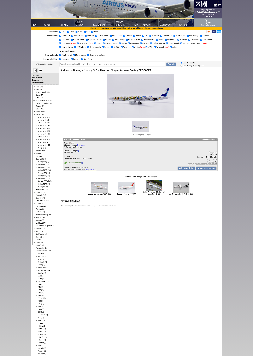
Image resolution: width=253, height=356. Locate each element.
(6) (48, 187)
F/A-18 (40, 298)
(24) (48, 270)
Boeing (38, 159)
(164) (52, 226)
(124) (46, 189)
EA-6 (39, 276)
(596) (49, 181)
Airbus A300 (42, 120)
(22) (44, 329)
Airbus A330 (42, 137)
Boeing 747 (42, 173)
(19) (41, 89)
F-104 (40, 309)
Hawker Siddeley (42, 215)
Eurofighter (42, 281)
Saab (38, 231)
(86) (48, 128)
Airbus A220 (42, 117)
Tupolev (39, 228)
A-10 (39, 253)
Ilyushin (39, 217)
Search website (188, 63)
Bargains (35, 75)
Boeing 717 (42, 164)
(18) (44, 195)
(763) (49, 251)
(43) (47, 201)
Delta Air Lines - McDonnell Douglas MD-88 (154, 193)
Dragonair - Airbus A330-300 (99, 194)
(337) (49, 131)
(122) (49, 145)
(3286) (43, 159)
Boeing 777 (42, 181)
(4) (43, 220)
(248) (48, 178)
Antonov (39, 150)
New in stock (37, 78)
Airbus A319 (42, 128)
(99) (41, 86)
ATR (37, 153)
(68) (42, 242)
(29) (43, 217)
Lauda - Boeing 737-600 (126, 194)
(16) (40, 156)
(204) (44, 354)
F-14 (39, 290)
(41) (45, 267)
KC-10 (40, 312)
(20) (45, 256)
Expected (65, 59)
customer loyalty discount (206, 164)
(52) (48, 92)
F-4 (39, 284)
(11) (42, 237)
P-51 (39, 323)
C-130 (40, 265)
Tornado (41, 348)
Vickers (39, 240)
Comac (38, 192)
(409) (49, 134)
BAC (37, 156)
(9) (45, 273)
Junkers (39, 220)
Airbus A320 (42, 131)
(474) (48, 184)
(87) (40, 153)
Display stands (41, 92)
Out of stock (88, 59)
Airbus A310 (42, 123)
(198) (48, 176)
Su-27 (41, 337)
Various (37, 86)
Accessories (40, 248)
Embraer (39, 206)
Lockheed (39, 223)
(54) (43, 106)
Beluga (40, 148)
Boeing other (42, 187)
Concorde (39, 195)
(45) (48, 117)
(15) (41, 287)
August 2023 (91, 169)
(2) (43, 312)
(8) (42, 306)
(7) (42, 345)
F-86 (39, 306)
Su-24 (41, 334)
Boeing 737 (42, 170)
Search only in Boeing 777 (193, 66)
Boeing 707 (42, 162)
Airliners (37, 112)
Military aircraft (42, 251)
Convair (39, 198)
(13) (42, 98)
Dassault (41, 267)
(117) (43, 192)
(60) (48, 120)
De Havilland (41, 201)
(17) (41, 95)
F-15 (39, 292)
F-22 (39, 301)
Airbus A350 (42, 142)
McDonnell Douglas (43, 226)
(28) (42, 209)
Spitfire (40, 326)
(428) (49, 137)
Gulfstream (40, 212)
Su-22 (41, 331)
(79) (43, 150)
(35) (48, 125)
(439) (49, 142)
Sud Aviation (40, 234)
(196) (50, 100)
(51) (47, 162)
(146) (44, 206)
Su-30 (41, 340)
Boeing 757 (42, 176)
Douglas (39, 203)
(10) (47, 164)
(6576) (43, 112)
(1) (43, 309)
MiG (39, 317)
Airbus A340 (42, 139)
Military (37, 245)
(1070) (48, 170)
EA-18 (40, 279)
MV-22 (40, 320)
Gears (38, 95)
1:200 (71, 143)
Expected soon (37, 80)
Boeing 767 (42, 178)
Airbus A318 (42, 125)
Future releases (37, 82)
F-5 (39, 287)
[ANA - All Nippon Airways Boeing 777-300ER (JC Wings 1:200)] (140, 117)
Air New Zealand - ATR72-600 (181, 194)
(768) (42, 245)
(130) (48, 167)
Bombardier (40, 189)
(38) (42, 295)
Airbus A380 (42, 145)
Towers (39, 106)
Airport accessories (41, 100)
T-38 (39, 345)
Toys (38, 89)
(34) (48, 123)
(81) (48, 139)
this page (81, 145)
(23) (41, 231)
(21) (44, 148)
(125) (42, 109)
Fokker (38, 209)
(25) (42, 290)
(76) (44, 223)
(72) (43, 203)
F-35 (39, 304)
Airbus (38, 114)
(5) (46, 248)
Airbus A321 (42, 134)
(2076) (43, 114)
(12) (41, 284)
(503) (48, 173)
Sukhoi (38, 237)
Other (38, 98)
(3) (43, 279)
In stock (76, 59)
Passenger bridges (42, 103)
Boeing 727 (42, 167)
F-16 (39, 295)
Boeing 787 (42, 184)
